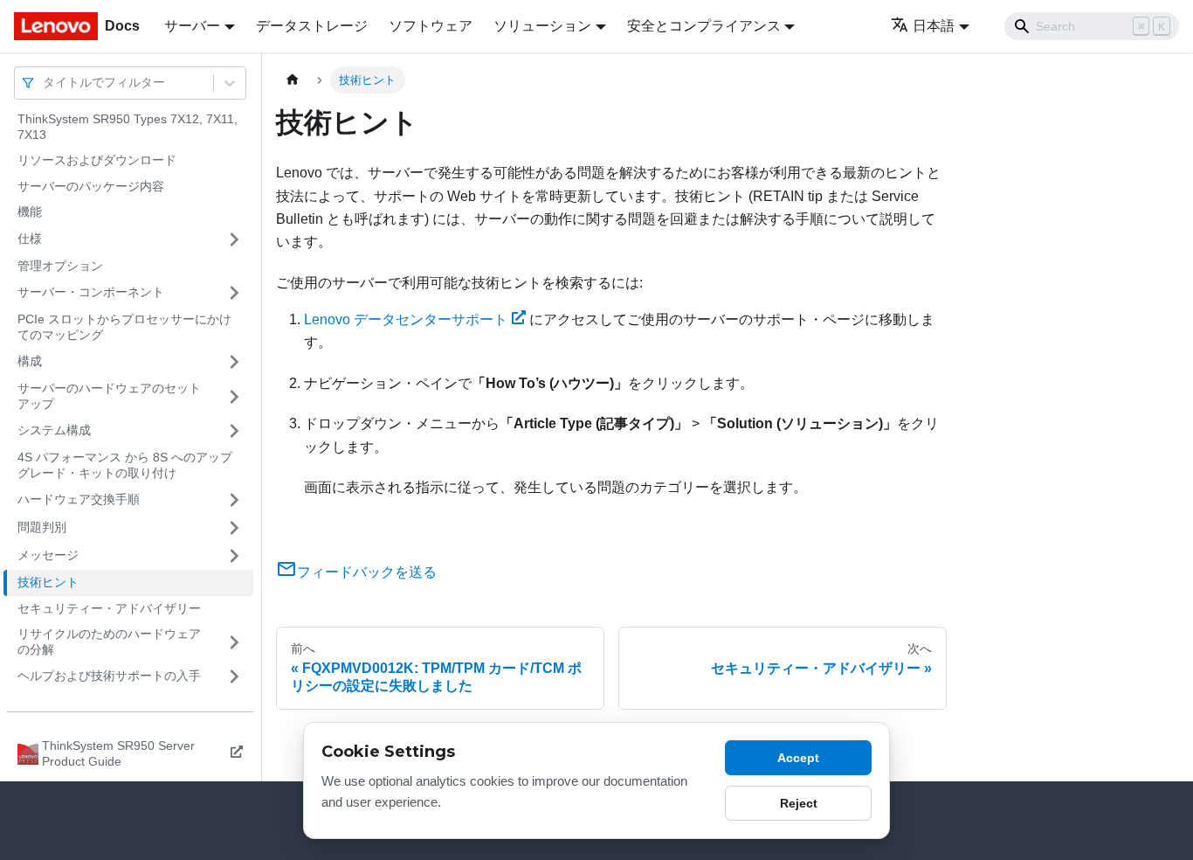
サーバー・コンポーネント (90, 292)
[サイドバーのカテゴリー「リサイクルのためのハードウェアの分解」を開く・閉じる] (234, 641)
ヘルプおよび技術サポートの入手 (109, 676)
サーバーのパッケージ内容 (90, 186)
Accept (798, 758)
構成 (29, 361)
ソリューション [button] (542, 25)
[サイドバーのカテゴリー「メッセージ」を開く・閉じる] (234, 556)
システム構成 (54, 430)
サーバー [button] (192, 25)
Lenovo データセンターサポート (405, 319)
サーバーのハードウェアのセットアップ (109, 396)
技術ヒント (48, 582)
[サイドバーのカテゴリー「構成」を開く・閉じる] (234, 362)
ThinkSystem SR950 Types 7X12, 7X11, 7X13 (127, 127)
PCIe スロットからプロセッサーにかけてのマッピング (124, 327)
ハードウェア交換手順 (78, 499)
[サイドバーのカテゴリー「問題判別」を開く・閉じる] (234, 528)
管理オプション (60, 266)
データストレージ (312, 25)
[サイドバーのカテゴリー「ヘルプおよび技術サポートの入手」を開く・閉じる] (234, 676)
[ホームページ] (292, 80)
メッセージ (48, 555)
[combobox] (44, 83)
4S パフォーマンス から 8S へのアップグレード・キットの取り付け (124, 465)
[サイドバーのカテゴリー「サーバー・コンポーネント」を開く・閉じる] (234, 293)
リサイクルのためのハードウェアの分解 (109, 641)
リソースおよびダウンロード (96, 160)
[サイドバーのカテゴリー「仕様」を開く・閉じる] (234, 239)
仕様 (29, 239)
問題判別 (41, 527)
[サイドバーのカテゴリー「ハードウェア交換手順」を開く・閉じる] (234, 500)
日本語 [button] (934, 25)
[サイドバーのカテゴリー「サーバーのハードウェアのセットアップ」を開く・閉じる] (234, 396)
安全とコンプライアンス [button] (704, 25)
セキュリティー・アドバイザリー (109, 608)
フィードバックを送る (367, 572)
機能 (29, 211)
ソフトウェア (430, 25)
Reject (798, 803)
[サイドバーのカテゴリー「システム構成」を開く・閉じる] (234, 431)
